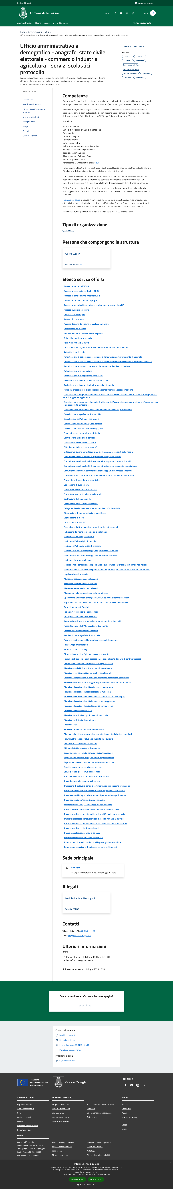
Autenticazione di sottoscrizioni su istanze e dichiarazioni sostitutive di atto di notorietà (103, 356)
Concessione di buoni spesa (76, 484)
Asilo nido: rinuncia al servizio (77, 342)
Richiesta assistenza (60, 1155)
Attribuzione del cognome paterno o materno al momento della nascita (96, 347)
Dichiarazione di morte (74, 517)
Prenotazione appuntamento (63, 1142)
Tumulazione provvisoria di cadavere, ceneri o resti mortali (90, 847)
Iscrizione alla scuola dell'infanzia (79, 560)
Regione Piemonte (24, 3)
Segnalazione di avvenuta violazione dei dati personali (88, 752)
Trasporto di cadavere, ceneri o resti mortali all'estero (88, 804)
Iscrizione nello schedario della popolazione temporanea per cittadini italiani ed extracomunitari (107, 569)
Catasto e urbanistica (60, 1121)
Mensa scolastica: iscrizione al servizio (81, 578)
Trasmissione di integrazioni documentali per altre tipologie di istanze (95, 795)
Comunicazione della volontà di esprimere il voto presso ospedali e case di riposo (100, 466)
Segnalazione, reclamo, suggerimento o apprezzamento (89, 757)
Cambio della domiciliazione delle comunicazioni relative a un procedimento (98, 409)
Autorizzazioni (92, 1117)
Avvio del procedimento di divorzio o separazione (86, 380)
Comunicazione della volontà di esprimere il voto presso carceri (92, 456)
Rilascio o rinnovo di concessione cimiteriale (84, 729)
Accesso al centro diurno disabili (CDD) (81, 291)
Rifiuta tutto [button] (96, 1179)
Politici (20, 1121)
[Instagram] (126, 13)
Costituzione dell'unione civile (77, 498)
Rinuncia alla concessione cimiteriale (80, 743)
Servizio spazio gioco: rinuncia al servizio (82, 771)
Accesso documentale (74, 319)
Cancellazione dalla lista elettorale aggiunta (83, 428)
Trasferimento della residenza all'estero (82, 781)
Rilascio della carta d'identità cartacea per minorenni (87, 691)
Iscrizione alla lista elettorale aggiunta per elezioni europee (90, 555)
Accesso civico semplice (74, 314)
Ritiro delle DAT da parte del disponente (82, 748)
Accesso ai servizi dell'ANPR (76, 286)
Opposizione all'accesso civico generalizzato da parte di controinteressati (96, 597)
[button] (86, 1184)
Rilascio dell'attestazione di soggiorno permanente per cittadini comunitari (97, 682)
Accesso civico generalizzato (76, 309)
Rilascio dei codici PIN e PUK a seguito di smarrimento (88, 668)
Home (22, 31)
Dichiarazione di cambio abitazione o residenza (85, 513)
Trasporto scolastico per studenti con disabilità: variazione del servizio (95, 823)
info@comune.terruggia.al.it (79, 935)
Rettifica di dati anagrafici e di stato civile (82, 635)
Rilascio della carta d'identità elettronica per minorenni (88, 705)
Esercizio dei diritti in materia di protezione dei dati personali (91, 527)
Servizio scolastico (72, 199)
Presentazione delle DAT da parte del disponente (86, 625)
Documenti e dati (24, 1129)
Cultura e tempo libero (61, 1108)
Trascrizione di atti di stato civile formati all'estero (86, 776)
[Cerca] (153, 13)
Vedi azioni (138, 46)
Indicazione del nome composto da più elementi (85, 531)
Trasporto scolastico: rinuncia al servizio (82, 832)
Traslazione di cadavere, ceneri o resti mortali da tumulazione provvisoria (97, 785)
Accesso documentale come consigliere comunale (86, 324)
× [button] (170, 1163)
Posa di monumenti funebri (76, 607)
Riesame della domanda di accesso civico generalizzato (88, 663)
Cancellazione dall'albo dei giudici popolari (83, 423)
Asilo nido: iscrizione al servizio (78, 338)
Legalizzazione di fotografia (76, 574)
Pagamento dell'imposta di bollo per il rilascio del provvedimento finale (96, 602)
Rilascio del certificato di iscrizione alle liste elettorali (87, 673)
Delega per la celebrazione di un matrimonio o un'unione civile (92, 508)
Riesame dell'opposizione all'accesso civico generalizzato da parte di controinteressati (102, 658)
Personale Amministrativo (27, 1125)
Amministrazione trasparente (99, 1142)
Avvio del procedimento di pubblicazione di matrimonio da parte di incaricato (98, 389)
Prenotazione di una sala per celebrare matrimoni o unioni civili (92, 621)
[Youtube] (120, 13)
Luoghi (124, 1124)
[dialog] (86, 1174)
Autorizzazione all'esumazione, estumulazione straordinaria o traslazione (97, 366)
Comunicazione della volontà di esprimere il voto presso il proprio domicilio (98, 461)
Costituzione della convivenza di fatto (81, 503)
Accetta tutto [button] (77, 1179)
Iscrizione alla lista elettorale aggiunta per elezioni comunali (91, 550)
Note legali (91, 1150)
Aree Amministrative (25, 1108)
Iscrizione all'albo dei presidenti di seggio (82, 546)
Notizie (124, 1104)
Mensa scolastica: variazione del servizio (82, 588)
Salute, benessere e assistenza (99, 1112)
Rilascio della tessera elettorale (78, 710)
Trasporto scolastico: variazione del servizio (83, 837)
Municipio (75, 867)
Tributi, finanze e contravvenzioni (100, 1104)
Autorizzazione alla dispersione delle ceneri (83, 375)
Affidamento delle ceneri (75, 328)
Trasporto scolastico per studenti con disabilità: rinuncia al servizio (94, 818)
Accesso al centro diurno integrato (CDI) (82, 295)
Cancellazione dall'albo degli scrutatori (81, 419)
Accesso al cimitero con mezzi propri (80, 300)
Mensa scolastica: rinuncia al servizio (80, 583)
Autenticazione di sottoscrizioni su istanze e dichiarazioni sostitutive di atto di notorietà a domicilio (108, 361)
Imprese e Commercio (60, 1117)
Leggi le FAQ (57, 1150)
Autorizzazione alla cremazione (78, 371)
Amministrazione (35, 31)
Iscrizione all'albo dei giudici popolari (80, 541)
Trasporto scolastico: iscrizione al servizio (82, 828)
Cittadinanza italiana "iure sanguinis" (80, 447)
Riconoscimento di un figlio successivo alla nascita (86, 654)
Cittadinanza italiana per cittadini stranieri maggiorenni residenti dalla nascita (98, 451)
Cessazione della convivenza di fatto (80, 442)
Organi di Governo (24, 1104)
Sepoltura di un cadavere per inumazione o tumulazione (89, 762)
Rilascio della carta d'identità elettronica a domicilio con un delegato (94, 696)
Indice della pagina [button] (29, 92)
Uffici (47, 31)
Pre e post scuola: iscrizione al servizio (81, 611)
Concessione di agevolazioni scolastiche (82, 480)
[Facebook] (114, 13)
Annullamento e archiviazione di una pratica (83, 333)
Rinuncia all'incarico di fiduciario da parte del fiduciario (88, 738)
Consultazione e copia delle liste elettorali (82, 494)
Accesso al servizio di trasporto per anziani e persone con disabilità (94, 305)
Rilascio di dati (70, 724)
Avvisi (124, 1113)
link (109, 1174)
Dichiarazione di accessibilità (98, 1155)
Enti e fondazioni (24, 1117)
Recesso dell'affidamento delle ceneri (81, 630)
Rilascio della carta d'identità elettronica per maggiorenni (89, 701)
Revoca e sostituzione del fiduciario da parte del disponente (91, 640)
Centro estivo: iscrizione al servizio (79, 437)
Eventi (124, 1128)
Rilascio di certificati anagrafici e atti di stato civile (86, 715)
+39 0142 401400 (87, 930)
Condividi (126, 46)
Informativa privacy (95, 1146)
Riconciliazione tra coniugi (75, 649)
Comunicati (126, 1108)
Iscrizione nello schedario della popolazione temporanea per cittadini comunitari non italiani (105, 564)
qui (97, 162)
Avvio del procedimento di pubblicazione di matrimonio (89, 385)
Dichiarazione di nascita (74, 522)
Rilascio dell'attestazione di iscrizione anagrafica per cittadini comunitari (96, 677)
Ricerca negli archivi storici (76, 644)
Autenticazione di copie (74, 352)
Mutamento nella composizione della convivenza (86, 593)
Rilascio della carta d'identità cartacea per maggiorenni (88, 687)
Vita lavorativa (58, 1113)
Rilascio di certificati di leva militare (80, 720)
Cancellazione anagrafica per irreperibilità (82, 414)
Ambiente (91, 1108)
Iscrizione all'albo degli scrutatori (79, 536)
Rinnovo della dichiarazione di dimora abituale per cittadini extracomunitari (98, 734)
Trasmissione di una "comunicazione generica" (84, 800)
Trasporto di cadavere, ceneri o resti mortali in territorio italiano (92, 809)
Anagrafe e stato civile (61, 1104)
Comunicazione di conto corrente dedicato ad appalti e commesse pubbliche (98, 470)
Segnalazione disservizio (62, 1146)
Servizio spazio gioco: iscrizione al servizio (83, 767)
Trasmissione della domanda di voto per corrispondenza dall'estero (94, 790)
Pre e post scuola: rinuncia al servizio (80, 616)
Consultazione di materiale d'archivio (80, 489)
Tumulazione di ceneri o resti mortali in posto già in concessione (92, 842)
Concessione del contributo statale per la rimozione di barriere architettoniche (99, 475)
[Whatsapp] (132, 13)
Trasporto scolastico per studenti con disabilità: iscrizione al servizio (94, 814)
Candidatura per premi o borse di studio (82, 433)
